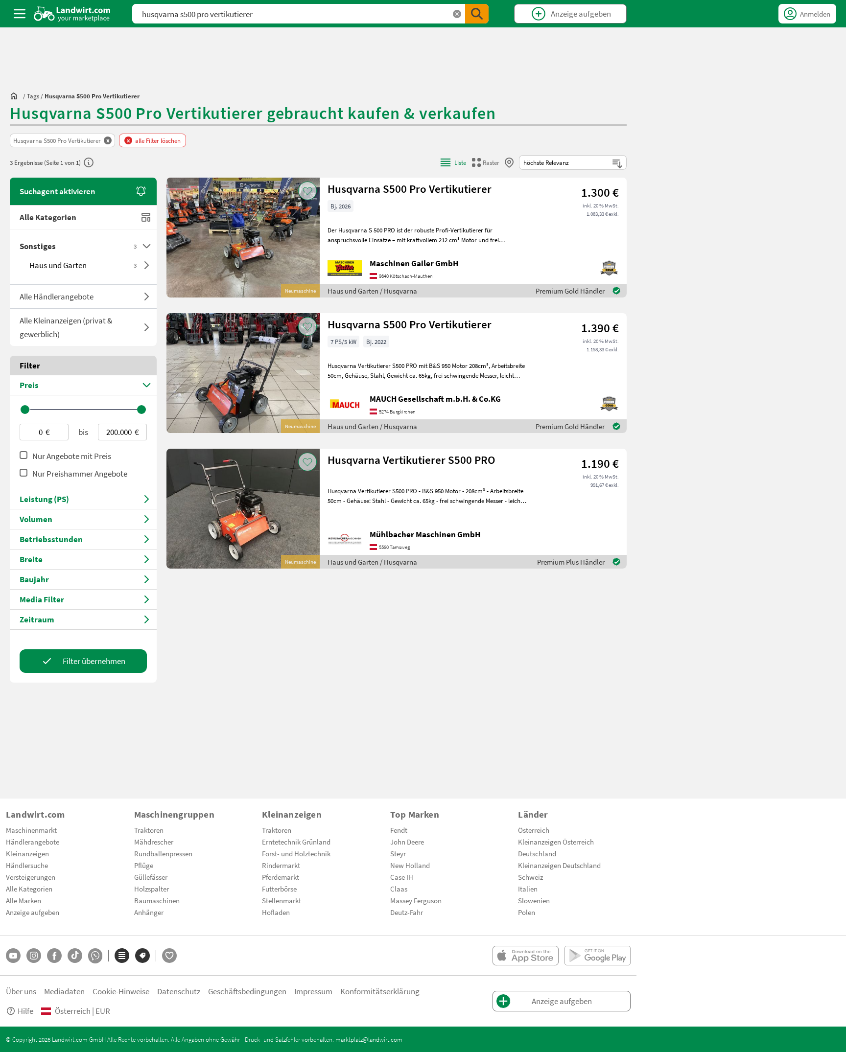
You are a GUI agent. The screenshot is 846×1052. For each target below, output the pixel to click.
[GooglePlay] (597, 955)
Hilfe (25, 1010)
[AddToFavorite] (307, 191)
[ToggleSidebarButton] (19, 14)
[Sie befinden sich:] (16, 95)
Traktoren (149, 830)
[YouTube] (13, 955)
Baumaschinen (157, 900)
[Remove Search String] (457, 14)
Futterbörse (279, 888)
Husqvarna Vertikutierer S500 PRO (411, 460)
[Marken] (142, 955)
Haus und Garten (83, 265)
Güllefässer (150, 877)
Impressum (313, 991)
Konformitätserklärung (380, 991)
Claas (398, 888)
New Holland (410, 865)
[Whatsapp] (95, 956)
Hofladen (276, 912)
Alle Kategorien (48, 217)
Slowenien (534, 900)
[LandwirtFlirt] (169, 955)
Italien (528, 888)
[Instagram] (33, 955)
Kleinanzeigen (27, 853)
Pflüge (143, 865)
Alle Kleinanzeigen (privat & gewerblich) (66, 327)
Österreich (533, 830)
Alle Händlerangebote (57, 296)
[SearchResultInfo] (88, 162)
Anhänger (149, 912)
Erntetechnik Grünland (296, 841)
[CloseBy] (509, 162)
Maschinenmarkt (31, 830)
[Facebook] (54, 955)
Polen (526, 912)
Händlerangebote (32, 841)
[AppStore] (526, 955)
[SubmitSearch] (477, 13)
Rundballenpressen (163, 853)
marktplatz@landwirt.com (368, 1039)
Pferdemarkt (280, 877)
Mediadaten (64, 991)
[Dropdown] (147, 246)
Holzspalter (151, 888)
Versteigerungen (30, 877)
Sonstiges (78, 246)
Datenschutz (178, 991)
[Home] (72, 14)
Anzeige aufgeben (32, 912)
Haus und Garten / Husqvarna (372, 291)
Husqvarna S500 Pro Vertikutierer (410, 189)
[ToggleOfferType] (147, 296)
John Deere (407, 841)
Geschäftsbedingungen (247, 991)
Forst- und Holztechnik (296, 853)
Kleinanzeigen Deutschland (559, 865)
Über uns (21, 991)
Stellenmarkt (281, 900)
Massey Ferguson (416, 900)
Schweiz (530, 877)
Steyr (398, 853)
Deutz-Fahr (406, 912)
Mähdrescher (153, 841)
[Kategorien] (122, 955)
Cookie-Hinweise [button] (121, 991)
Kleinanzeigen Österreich (556, 841)
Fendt (398, 830)
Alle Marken (23, 900)
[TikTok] (75, 955)
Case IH (401, 877)
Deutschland (537, 853)
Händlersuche (27, 865)
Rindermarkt (281, 865)
